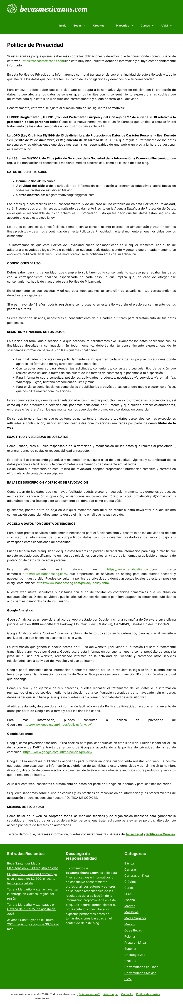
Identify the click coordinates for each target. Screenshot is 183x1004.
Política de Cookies (160, 834)
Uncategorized (134, 955)
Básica (129, 863)
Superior (130, 948)
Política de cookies (148, 994)
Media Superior (135, 918)
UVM (128, 979)
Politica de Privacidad (92, 998)
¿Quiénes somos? (88, 994)
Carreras (130, 869)
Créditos (130, 881)
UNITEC (130, 961)
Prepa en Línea (135, 942)
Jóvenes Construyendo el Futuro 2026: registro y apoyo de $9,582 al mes (33, 924)
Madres (129, 906)
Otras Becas (133, 930)
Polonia (129, 936)
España (129, 900)
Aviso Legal (110, 994)
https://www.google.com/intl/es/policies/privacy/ (57, 724)
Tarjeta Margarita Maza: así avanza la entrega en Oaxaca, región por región (32, 894)
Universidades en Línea (141, 967)
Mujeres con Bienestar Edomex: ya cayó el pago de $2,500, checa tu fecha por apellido (32, 878)
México (129, 924)
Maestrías (131, 912)
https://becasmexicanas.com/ (44, 61)
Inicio (62, 25)
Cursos (129, 888)
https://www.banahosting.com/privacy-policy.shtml (73, 583)
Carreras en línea (136, 875)
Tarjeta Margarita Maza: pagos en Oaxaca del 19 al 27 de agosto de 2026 (31, 909)
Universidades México (140, 973)
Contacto (127, 994)
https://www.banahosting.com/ (129, 569)
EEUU (128, 894)
